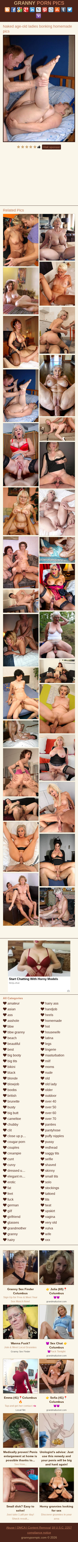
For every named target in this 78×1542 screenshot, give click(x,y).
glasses (13, 1222)
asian (11, 1009)
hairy (11, 1240)
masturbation (54, 1055)
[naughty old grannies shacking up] (21, 733)
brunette (13, 1101)
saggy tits (51, 1153)
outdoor (50, 1095)
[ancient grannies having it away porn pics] (57, 587)
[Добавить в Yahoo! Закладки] (38, 15)
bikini (11, 1067)
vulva (48, 1228)
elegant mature (18, 1176)
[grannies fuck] (57, 709)
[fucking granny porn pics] (57, 860)
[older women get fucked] (21, 454)
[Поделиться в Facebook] (13, 9)
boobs (12, 1090)
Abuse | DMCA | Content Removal (28, 1527)
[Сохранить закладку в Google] (19, 9)
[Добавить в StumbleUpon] (57, 9)
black (11, 1072)
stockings (51, 1188)
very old (50, 1222)
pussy (49, 1142)
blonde (12, 1078)
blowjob (13, 1084)
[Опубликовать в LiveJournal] (38, 9)
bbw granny (16, 1032)
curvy (11, 1165)
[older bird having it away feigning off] (57, 634)
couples (13, 1147)
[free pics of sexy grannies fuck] (57, 429)
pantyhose (52, 1130)
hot (47, 1026)
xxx (47, 1240)
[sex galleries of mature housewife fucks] (57, 330)
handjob (50, 1009)
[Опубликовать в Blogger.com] (7, 9)
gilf (9, 1211)
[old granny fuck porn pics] (57, 671)
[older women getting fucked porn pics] (57, 385)
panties (50, 1124)
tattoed (49, 1193)
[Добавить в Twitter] (69, 9)
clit (9, 1130)
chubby (12, 1124)
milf (47, 1061)
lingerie (50, 1049)
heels (48, 1015)
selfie (48, 1159)
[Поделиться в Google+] (26, 9)
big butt (12, 1113)
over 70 (50, 1118)
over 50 (50, 1107)
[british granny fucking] (21, 899)
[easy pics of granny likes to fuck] (57, 550)
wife (47, 1234)
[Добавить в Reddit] (50, 9)
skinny (49, 1170)
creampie (14, 1153)
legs (47, 1044)
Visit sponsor (51, 147)
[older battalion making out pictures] (57, 284)
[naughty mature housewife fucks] (21, 342)
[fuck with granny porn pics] (57, 465)
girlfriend (13, 1216)
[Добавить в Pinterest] (44, 9)
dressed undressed (21, 1170)
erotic (11, 1182)
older (48, 1090)
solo (47, 1182)
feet (10, 1193)
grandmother (16, 1228)
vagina (49, 1216)
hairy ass (51, 1003)
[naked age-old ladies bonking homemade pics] (39, 88)
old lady (50, 1084)
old (47, 1078)
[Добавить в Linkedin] (32, 9)
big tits (12, 1061)
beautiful (13, 1044)
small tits (51, 1176)
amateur (13, 1003)
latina (48, 1038)
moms (49, 1067)
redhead (50, 1147)
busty (11, 1107)
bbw (10, 1026)
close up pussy (18, 1136)
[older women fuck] (57, 807)
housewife (52, 1032)
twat (47, 1205)
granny (12, 1234)
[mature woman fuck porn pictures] (57, 907)
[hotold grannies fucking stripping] (21, 562)
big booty (14, 1055)
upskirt (49, 1211)
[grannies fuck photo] (21, 511)
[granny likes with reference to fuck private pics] (57, 512)
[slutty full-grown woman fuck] (21, 640)
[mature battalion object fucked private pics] (21, 772)
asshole (13, 1020)
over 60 (50, 1113)
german (13, 1205)
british (11, 1095)
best (10, 1049)
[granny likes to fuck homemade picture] (57, 757)
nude (48, 1072)
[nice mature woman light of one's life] (21, 809)
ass (10, 1015)
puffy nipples (54, 1136)
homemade (53, 1020)
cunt (10, 1159)
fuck (10, 1199)
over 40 (50, 1101)
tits (46, 1199)
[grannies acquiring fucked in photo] (21, 693)
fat (9, 1188)
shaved (50, 1165)
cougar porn (16, 1142)
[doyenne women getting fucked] (21, 847)
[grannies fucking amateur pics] (57, 237)
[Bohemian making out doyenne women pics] (21, 601)
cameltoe (14, 1118)
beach (12, 1038)
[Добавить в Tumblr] (63, 9)
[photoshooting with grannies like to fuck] (21, 240)
